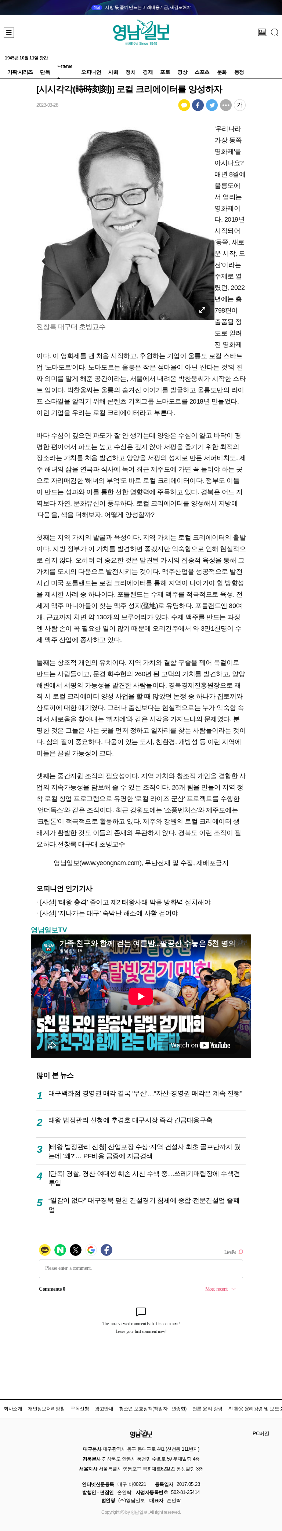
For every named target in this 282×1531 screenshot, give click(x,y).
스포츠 (202, 72)
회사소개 (13, 1408)
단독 (45, 72)
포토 (165, 72)
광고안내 (104, 1408)
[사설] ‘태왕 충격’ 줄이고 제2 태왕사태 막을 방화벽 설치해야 (125, 902)
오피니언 (91, 72)
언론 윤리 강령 (207, 1408)
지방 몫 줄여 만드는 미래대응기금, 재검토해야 (142, 7)
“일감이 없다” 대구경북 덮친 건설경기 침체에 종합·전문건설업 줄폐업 (144, 1205)
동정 (239, 72)
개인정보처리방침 (46, 1408)
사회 (113, 72)
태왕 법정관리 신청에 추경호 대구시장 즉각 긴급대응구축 (130, 1120)
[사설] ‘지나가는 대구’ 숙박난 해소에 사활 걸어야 (109, 913)
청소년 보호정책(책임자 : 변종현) (153, 1408)
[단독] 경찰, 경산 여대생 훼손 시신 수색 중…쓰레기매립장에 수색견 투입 (144, 1178)
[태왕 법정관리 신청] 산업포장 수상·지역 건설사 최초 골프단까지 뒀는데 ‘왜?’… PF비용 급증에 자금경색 (144, 1151)
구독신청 (79, 1408)
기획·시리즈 (20, 72)
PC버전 (261, 1433)
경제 (148, 72)
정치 (130, 72)
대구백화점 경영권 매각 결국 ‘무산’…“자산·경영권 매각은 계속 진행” (145, 1093)
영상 (182, 72)
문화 (222, 72)
